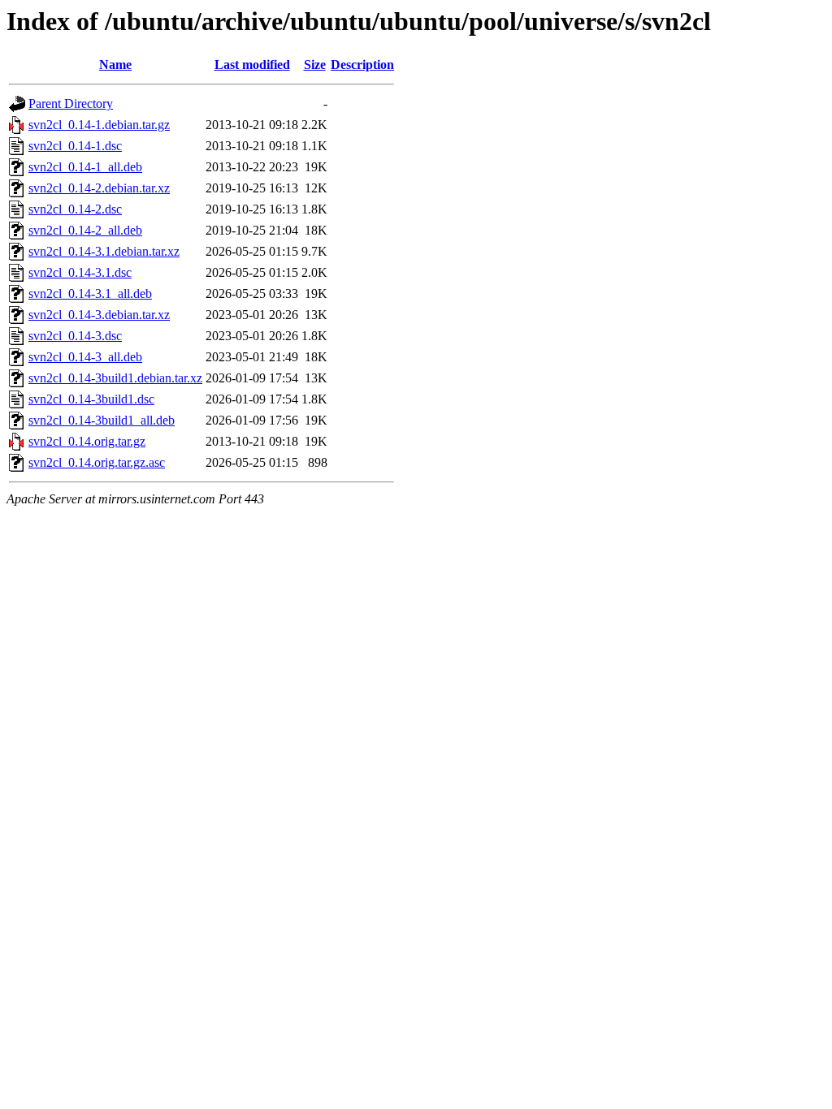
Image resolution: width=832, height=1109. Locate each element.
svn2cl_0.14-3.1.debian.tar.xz (104, 251)
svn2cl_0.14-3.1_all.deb (90, 293)
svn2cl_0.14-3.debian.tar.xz (99, 314)
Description (362, 64)
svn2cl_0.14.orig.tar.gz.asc (96, 462)
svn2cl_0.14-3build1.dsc (91, 399)
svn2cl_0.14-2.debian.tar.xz (99, 188)
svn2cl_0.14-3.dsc (75, 336)
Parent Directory (70, 103)
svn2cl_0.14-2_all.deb (85, 230)
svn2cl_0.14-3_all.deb (85, 357)
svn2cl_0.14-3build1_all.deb (101, 420)
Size (315, 64)
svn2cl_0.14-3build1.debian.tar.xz (115, 378)
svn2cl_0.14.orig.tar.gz (86, 441)
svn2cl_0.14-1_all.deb (85, 167)
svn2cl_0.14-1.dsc (75, 146)
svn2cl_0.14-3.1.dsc (80, 272)
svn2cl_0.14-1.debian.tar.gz (99, 125)
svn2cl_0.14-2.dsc (75, 209)
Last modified (252, 64)
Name (115, 64)
